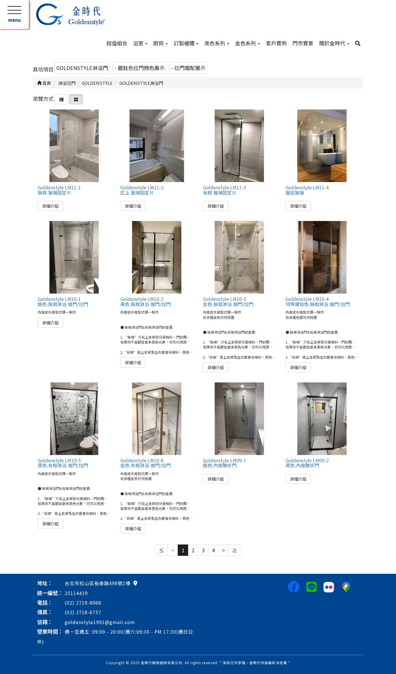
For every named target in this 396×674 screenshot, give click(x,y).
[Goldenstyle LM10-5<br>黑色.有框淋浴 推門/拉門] (74, 418)
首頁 (46, 83)
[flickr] (329, 586)
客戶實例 (276, 43)
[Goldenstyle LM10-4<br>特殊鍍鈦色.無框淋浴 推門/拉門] (322, 257)
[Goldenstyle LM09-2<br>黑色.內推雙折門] (322, 418)
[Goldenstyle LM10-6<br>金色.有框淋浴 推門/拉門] (156, 418)
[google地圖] (135, 583)
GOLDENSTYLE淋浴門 (82, 67)
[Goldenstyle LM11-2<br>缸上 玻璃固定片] (156, 145)
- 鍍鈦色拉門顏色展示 (140, 67)
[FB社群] (293, 586)
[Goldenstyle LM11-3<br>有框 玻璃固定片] (239, 145)
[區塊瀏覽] (76, 98)
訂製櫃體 (185, 43)
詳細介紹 (50, 206)
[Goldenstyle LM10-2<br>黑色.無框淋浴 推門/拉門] (156, 257)
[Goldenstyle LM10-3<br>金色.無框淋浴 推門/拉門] (239, 257)
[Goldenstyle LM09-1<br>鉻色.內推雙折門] (239, 418)
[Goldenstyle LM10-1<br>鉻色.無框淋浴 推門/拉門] (74, 257)
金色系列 (246, 43)
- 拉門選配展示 (188, 67)
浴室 (139, 43)
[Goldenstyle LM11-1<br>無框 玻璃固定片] (74, 145)
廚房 (159, 43)
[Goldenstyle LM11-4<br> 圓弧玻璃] (322, 145)
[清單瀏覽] (61, 98)
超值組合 (116, 43)
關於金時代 (332, 43)
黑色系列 (215, 43)
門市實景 (303, 43)
